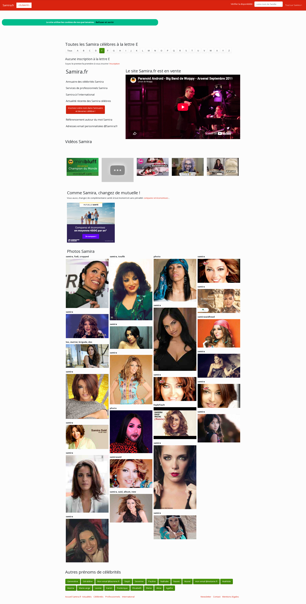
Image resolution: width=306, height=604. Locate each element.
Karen (109, 588)
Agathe (169, 588)
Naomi (176, 581)
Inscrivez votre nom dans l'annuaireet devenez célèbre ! (85, 110)
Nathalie (164, 581)
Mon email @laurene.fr (108, 581)
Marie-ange (84, 588)
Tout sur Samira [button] (293, 5)
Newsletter (206, 596)
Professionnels (112, 596)
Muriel (187, 581)
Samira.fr (8, 5)
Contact (216, 596)
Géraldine (88, 581)
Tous (69, 50)
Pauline (152, 581)
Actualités (87, 596)
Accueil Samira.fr (73, 596)
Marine (70, 588)
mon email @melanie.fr (206, 581)
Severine (139, 581)
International (128, 596)
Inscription (115, 63)
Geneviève (72, 581)
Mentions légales (230, 596)
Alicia (158, 588)
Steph (127, 581)
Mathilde (226, 581)
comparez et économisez (156, 197)
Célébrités (23, 5)
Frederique (122, 588)
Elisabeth (136, 588)
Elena (149, 588)
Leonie (98, 588)
